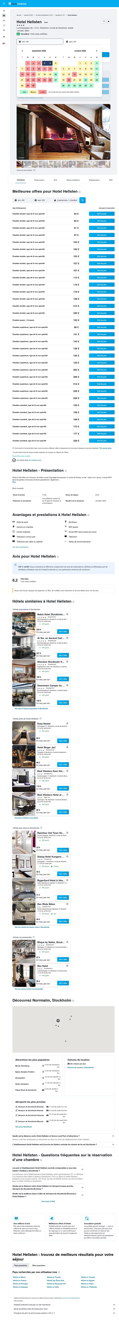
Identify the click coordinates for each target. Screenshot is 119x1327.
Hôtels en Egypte (88, 1280)
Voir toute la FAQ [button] (48, 1201)
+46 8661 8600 (23, 30)
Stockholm (58, 15)
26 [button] (50, 80)
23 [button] (33, 80)
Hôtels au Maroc (19, 1277)
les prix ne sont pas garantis (70, 1298)
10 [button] (39, 68)
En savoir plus (105, 448)
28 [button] (22, 85)
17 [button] (39, 74)
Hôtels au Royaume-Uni (56, 1283)
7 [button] (22, 68)
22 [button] (28, 80)
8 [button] (27, 68)
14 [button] (22, 74)
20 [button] (56, 74)
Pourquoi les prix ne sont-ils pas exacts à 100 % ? (34, 1313)
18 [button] (44, 74)
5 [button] (50, 63)
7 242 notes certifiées (38, 34)
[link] (31, 708)
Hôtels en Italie (53, 1287)
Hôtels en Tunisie (54, 1277)
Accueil (19, 15)
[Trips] (4, 37)
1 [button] (27, 63)
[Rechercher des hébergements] (4, 15)
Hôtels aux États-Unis (55, 1280)
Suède (26, 15)
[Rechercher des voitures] (4, 20)
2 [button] (33, 63)
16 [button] (33, 74)
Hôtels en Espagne (20, 1287)
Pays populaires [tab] (20, 1265)
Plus (14, 482)
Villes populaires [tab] (38, 1265)
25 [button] (44, 80)
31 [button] (91, 85)
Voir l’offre (63, 631)
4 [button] (44, 63)
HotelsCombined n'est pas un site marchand (32, 1304)
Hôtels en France (19, 1280)
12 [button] (50, 68)
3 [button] (39, 63)
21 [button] (22, 80)
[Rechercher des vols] (4, 10)
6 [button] (55, 63)
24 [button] (39, 80)
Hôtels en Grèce (87, 1283)
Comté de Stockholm (42, 15)
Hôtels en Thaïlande (89, 1287)
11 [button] (44, 68)
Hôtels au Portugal (20, 1283)
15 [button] (28, 74)
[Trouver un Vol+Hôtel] (4, 25)
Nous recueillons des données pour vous (31, 1308)
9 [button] (33, 68)
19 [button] (50, 74)
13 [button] (56, 68)
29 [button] (28, 85)
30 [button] (33, 85)
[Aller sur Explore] (4, 30)
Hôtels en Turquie (88, 1277)
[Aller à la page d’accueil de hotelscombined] (17, 3)
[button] (4, 3)
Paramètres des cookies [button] (21, 456)
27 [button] (56, 80)
